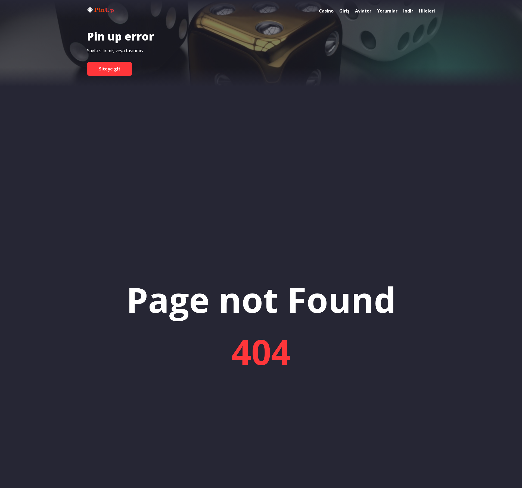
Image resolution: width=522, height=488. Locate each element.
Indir (408, 11)
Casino (326, 11)
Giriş (344, 11)
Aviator (363, 11)
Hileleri (427, 11)
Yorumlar (387, 11)
